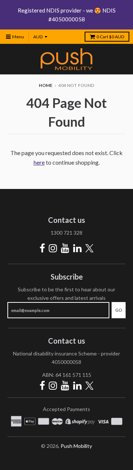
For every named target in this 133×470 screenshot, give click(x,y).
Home (45, 85)
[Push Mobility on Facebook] (42, 248)
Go (118, 310)
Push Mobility (76, 446)
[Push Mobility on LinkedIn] (77, 248)
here (39, 162)
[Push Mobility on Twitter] (89, 249)
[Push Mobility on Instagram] (53, 248)
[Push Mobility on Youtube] (65, 248)
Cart (110, 36)
